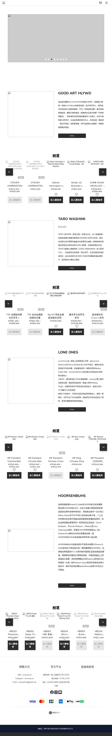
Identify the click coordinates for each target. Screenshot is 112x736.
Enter (72, 135)
